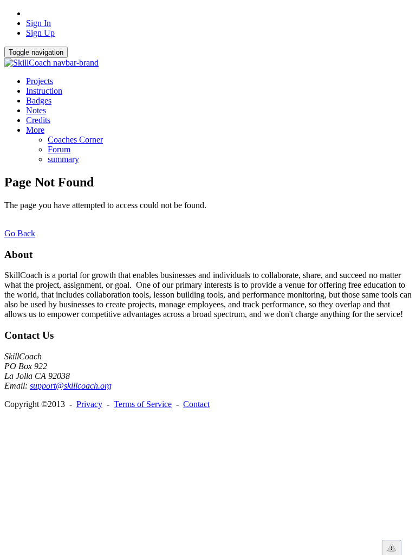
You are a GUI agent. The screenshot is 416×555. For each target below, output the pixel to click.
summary (63, 159)
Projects (39, 81)
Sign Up (40, 32)
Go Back (19, 233)
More (35, 129)
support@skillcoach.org (71, 385)
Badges (38, 100)
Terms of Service (143, 404)
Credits (38, 120)
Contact (196, 404)
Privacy (89, 404)
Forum (59, 149)
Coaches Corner (75, 139)
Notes (36, 110)
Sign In (38, 23)
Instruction (44, 90)
